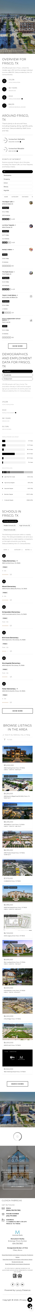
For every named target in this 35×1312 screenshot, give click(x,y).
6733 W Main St (7, 204)
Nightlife (13, 190)
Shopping (13, 179)
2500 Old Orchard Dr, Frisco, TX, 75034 (13, 691)
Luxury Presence (23, 1290)
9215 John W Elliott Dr (10, 297)
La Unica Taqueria (8, 225)
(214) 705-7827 (17, 1243)
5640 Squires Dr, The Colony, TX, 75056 (13, 639)
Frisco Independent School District (11, 319)
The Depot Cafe (7, 202)
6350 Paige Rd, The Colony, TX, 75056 (13, 665)
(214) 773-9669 (11, 1216)
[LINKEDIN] (22, 1284)
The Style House (7, 272)
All (13, 171)
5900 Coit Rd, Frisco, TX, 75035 (11, 563)
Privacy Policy (26, 1300)
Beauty (13, 186)
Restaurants (13, 175)
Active (13, 183)
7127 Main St (6, 274)
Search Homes (17, 1084)
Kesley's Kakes (7, 249)
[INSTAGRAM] (17, 1284)
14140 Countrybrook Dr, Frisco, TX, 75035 (14, 614)
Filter (9, 739)
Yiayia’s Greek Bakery (9, 295)
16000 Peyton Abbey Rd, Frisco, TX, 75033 (14, 588)
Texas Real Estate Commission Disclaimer (17, 1264)
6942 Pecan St (7, 227)
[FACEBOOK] (12, 1284)
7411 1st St (6, 322)
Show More (17, 711)
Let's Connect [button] (17, 1186)
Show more (17, 346)
